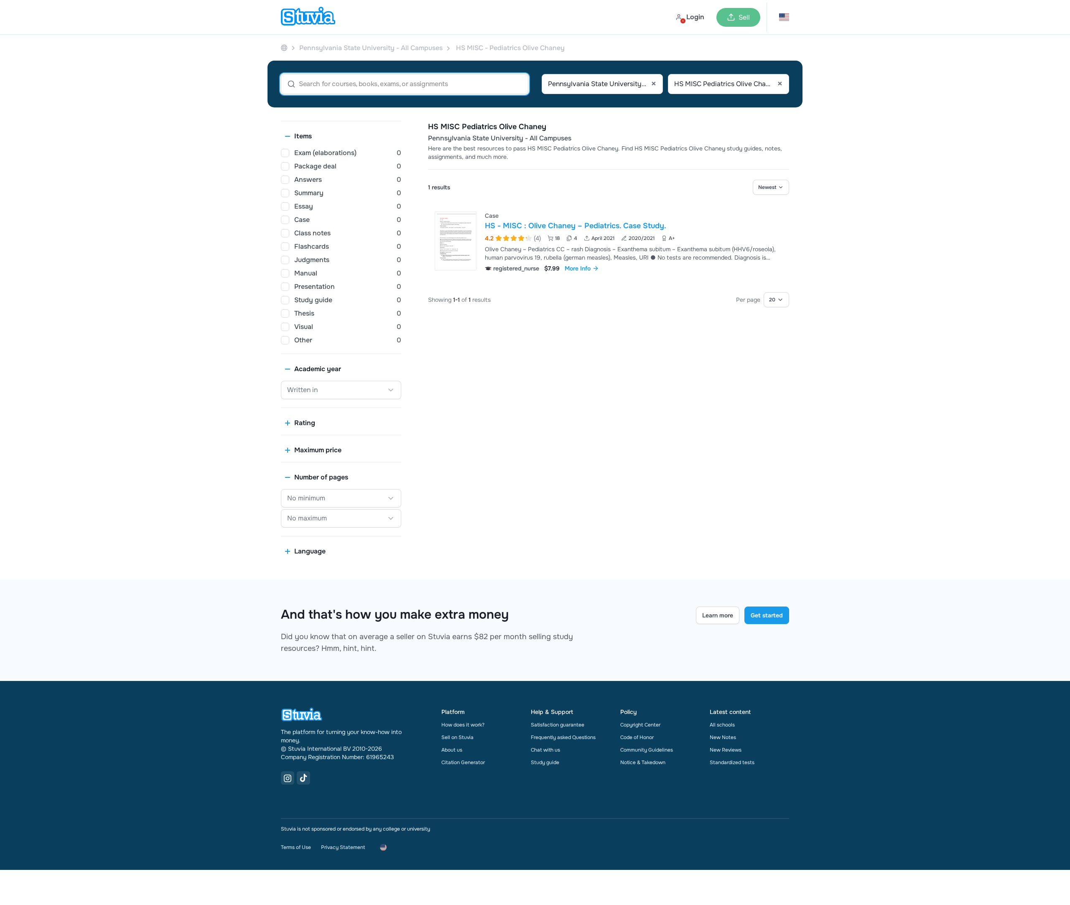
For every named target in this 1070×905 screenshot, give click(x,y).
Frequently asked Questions (563, 737)
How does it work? (462, 724)
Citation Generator (463, 762)
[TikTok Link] (303, 778)
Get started (767, 615)
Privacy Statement (343, 847)
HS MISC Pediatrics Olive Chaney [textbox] (728, 84)
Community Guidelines (646, 750)
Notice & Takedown (642, 762)
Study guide (545, 762)
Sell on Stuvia (457, 737)
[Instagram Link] (287, 778)
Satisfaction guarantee (557, 724)
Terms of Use (296, 847)
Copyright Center (640, 724)
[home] (308, 17)
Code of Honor (637, 737)
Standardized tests (732, 762)
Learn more (717, 615)
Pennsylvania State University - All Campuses (499, 138)
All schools (722, 724)
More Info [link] (578, 268)
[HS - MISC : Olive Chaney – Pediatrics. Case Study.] (455, 241)
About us (451, 750)
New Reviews (725, 750)
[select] (771, 187)
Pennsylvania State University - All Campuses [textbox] (602, 84)
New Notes (723, 737)
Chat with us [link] (545, 750)
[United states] (284, 47)
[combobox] (602, 84)
